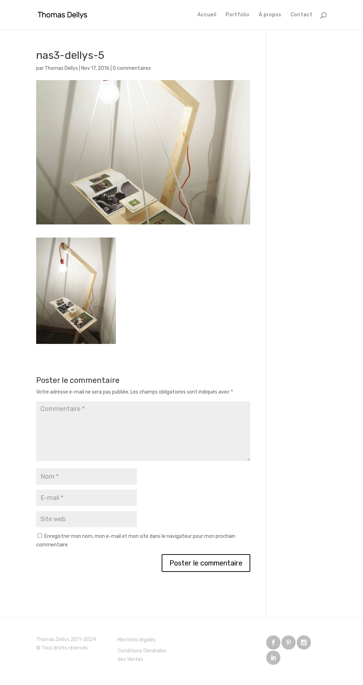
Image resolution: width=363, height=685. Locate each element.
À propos (270, 15)
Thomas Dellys (61, 68)
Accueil (207, 15)
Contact (302, 15)
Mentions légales (137, 640)
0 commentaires (132, 68)
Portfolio (238, 15)
